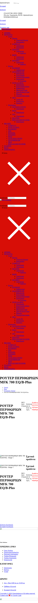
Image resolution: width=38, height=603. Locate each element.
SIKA (14, 98)
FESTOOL (15, 49)
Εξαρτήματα (20, 85)
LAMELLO (16, 44)
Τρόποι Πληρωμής (10, 556)
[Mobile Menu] (0, 248)
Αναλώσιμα (20, 46)
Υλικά (10, 36)
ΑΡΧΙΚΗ (7, 33)
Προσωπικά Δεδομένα (11, 552)
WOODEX (16, 60)
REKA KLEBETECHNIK (21, 120)
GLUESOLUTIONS (19, 107)
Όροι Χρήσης (8, 550)
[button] (1, 195)
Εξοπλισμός (20, 47)
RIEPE (14, 55)
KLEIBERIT (12, 129)
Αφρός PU (19, 99)
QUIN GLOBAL (18, 83)
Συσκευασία (20, 79)
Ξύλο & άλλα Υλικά (22, 92)
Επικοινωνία (8, 560)
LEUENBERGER (18, 72)
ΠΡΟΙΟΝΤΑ (8, 35)
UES (13, 114)
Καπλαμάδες (20, 42)
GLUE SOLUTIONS (15, 138)
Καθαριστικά (20, 70)
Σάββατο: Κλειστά (10, 586)
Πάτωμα (19, 94)
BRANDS (7, 123)
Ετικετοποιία (20, 75)
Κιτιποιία (23, 81)
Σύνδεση (3, 24)
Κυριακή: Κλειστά (10, 590)
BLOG (6, 148)
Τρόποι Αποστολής (10, 558)
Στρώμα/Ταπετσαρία (22, 77)
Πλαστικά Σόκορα (22, 40)
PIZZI (14, 111)
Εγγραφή (3, 20)
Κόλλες (10, 66)
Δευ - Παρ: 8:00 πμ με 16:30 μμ (14, 583)
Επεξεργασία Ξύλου (22, 86)
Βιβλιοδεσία (20, 73)
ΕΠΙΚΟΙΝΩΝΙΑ (9, 149)
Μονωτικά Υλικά (21, 90)
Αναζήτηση (3, 198)
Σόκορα (14, 38)
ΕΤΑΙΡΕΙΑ (7, 146)
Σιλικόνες (19, 103)
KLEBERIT (16, 68)
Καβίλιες (23, 53)
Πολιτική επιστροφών (11, 554)
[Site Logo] (5, 29)
